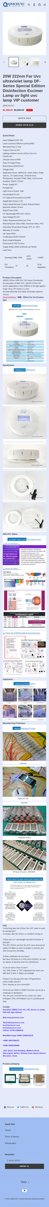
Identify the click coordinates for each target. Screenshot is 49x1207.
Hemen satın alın (24, 125)
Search (8, 1130)
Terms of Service (12, 1137)
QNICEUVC (14, 1199)
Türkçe (24, 1182)
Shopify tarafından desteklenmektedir (31, 1199)
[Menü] (44, 4)
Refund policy (10, 1143)
